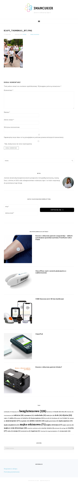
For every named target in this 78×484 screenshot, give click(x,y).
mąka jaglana (66, 421)
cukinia (18, 415)
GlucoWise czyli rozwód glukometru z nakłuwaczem (50, 272)
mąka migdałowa (12, 425)
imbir (6, 418)
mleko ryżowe (37, 421)
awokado (8, 411)
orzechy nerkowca (34, 428)
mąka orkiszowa (33, 424)
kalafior (27, 418)
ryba (10, 431)
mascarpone (13, 421)
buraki (57, 411)
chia (63, 411)
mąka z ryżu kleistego (15, 428)
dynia (67, 415)
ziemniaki (65, 431)
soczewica (26, 431)
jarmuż (19, 418)
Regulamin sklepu (10, 469)
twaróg (44, 431)
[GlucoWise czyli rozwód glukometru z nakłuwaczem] (18, 281)
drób (58, 415)
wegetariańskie (53, 431)
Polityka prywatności (12, 472)
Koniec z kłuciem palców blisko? (48, 367)
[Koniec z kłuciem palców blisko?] (18, 380)
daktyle (50, 415)
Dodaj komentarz (34, 34)
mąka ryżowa (68, 425)
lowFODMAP (64, 418)
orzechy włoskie (47, 428)
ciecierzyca (8, 415)
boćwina (50, 411)
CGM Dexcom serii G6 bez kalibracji (49, 299)
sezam (17, 431)
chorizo (70, 411)
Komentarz (8, 90)
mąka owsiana (54, 425)
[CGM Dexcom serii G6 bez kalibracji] (18, 312)
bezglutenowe (32, 411)
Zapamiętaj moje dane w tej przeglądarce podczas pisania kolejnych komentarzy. (34, 137)
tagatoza (35, 431)
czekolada (40, 415)
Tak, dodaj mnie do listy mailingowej (18, 144)
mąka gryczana (51, 421)
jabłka (13, 418)
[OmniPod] (18, 346)
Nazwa (7, 112)
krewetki (48, 418)
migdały (24, 421)
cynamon (29, 415)
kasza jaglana (37, 418)
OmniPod (39, 334)
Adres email (9, 120)
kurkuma (55, 418)
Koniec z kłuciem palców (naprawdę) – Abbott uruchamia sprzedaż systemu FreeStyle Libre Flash (54, 237)
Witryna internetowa (12, 127)
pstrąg (64, 428)
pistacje (57, 428)
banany (15, 411)
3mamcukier (43, 8)
